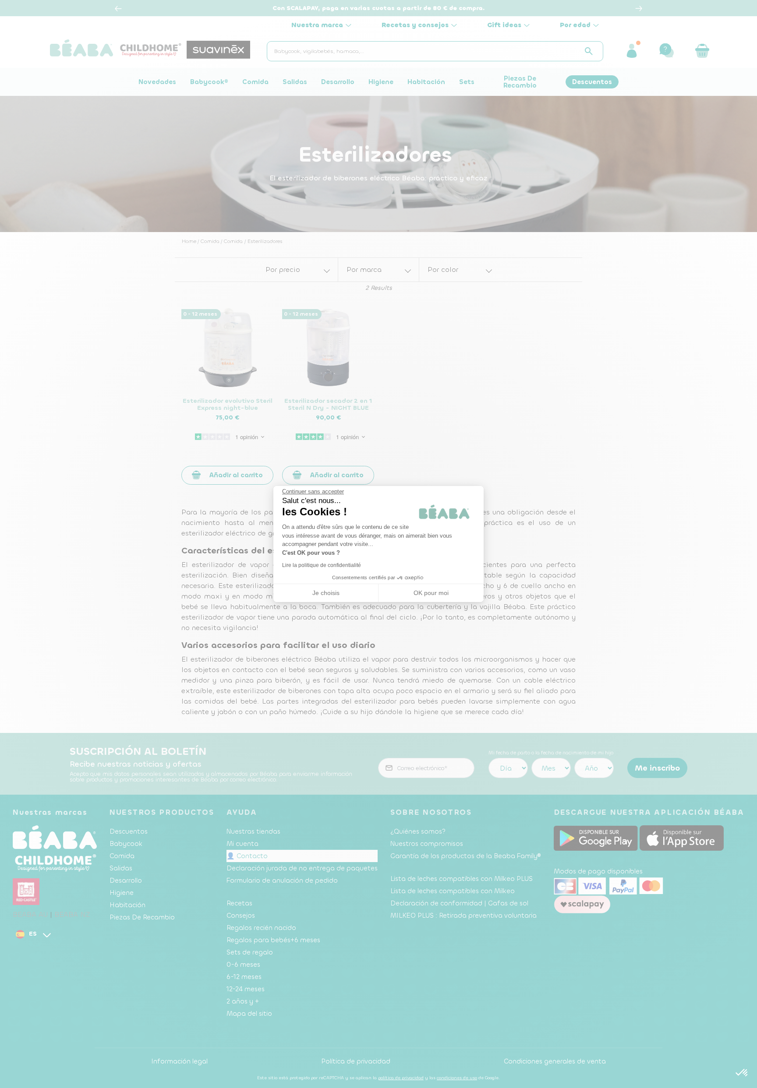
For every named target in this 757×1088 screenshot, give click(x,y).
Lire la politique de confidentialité (321, 565)
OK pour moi (431, 592)
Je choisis (326, 592)
